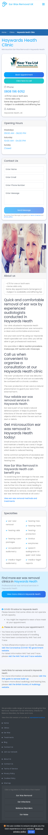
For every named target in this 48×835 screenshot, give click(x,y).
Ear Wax (7, 732)
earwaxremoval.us (37, 717)
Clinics (6, 728)
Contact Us (8, 747)
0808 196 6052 (14, 91)
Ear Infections (24, 801)
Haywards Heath (25, 581)
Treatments (9, 737)
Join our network (10, 752)
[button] (4, 248)
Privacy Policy (9, 773)
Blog (5, 742)
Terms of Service (11, 768)
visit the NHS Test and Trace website (25, 656)
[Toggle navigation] (43, 4)
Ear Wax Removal (24, 795)
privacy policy (8, 217)
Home (4, 32)
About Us (7, 759)
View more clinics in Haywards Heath (23, 594)
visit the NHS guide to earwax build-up (24, 677)
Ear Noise (24, 814)
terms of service (36, 215)
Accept (31, 832)
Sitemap (7, 783)
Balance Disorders (24, 808)
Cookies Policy (9, 778)
